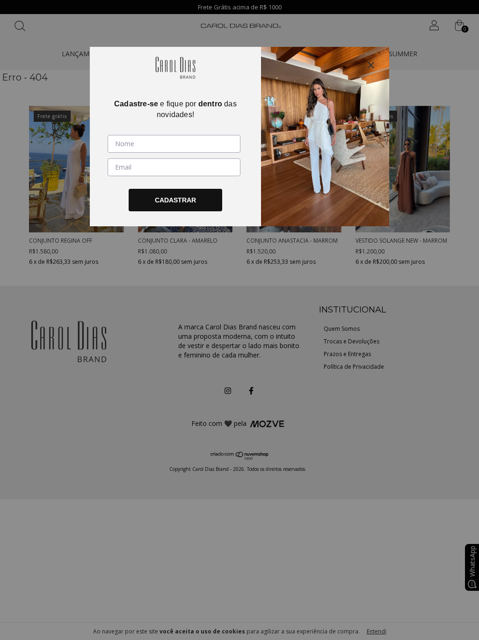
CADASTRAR (175, 200)
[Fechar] (371, 65)
